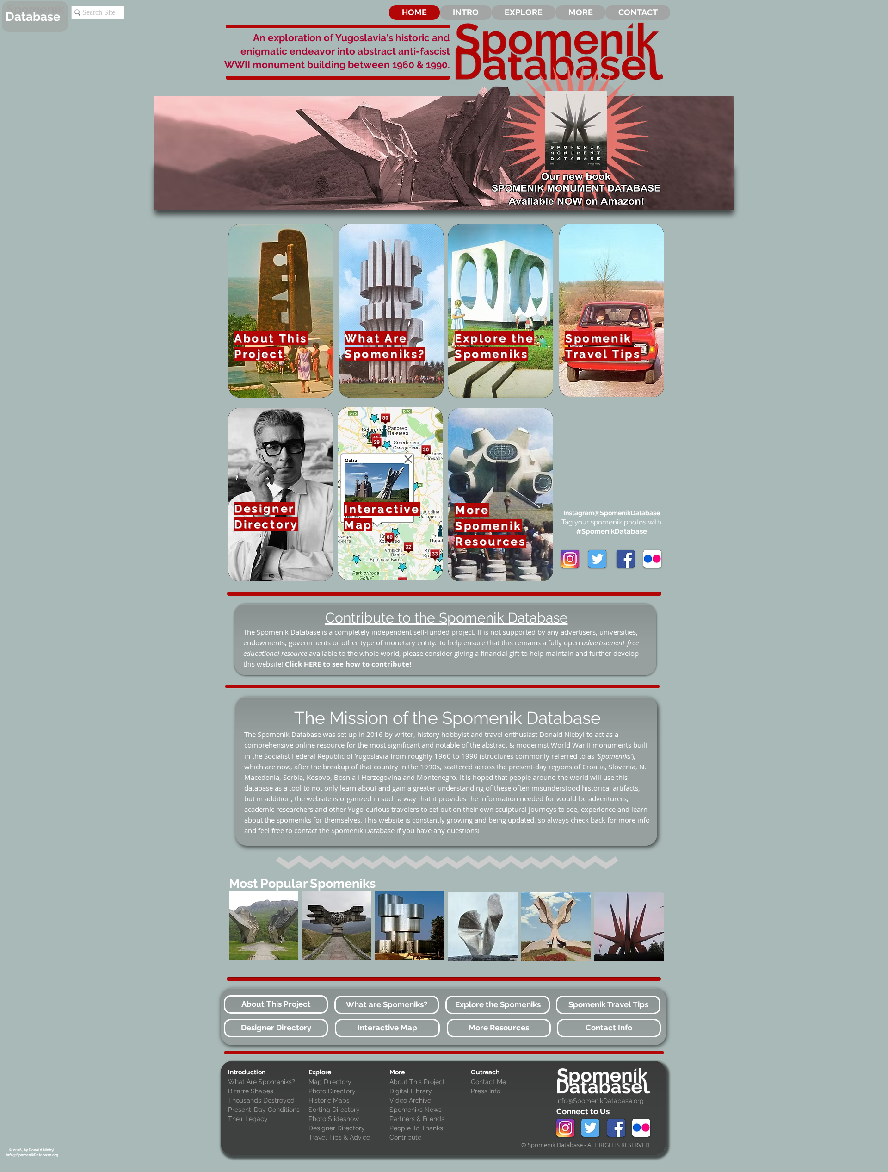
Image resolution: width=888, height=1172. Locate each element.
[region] (263, 926)
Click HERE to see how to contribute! (348, 664)
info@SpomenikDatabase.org (600, 1100)
